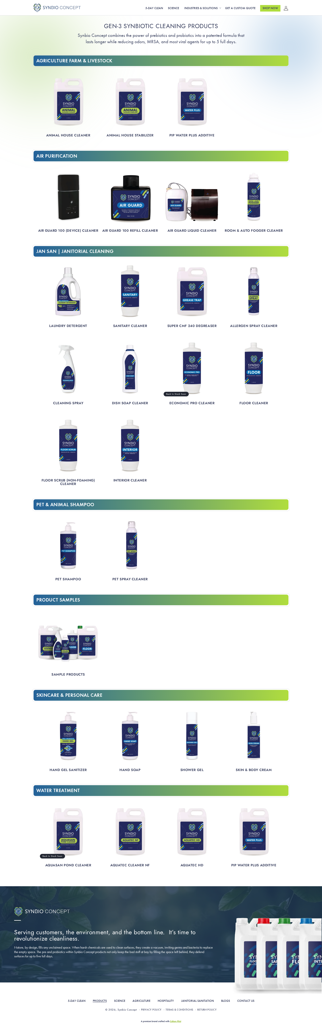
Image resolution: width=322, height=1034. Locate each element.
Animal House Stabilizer (130, 135)
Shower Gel (192, 770)
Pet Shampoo (68, 579)
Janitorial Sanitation (197, 1001)
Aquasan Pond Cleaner (68, 865)
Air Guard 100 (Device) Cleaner (68, 230)
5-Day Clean (77, 1001)
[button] (202, 8)
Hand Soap (130, 770)
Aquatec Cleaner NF (130, 865)
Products (100, 1001)
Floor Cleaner (253, 403)
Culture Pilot (175, 1021)
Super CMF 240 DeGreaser (192, 326)
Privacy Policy (151, 1009)
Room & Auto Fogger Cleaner (254, 230)
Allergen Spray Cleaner (253, 326)
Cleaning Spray (68, 403)
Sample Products (68, 674)
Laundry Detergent (68, 326)
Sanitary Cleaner (130, 326)
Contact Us (245, 1001)
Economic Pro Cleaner (192, 403)
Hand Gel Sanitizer (68, 770)
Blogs (225, 1001)
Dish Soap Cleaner (130, 403)
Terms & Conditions (179, 1009)
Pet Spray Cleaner (130, 579)
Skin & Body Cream (254, 770)
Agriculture (141, 1001)
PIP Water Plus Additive (192, 135)
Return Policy (207, 1009)
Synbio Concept (127, 1009)
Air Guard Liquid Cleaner (192, 230)
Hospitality (166, 1001)
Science (119, 1001)
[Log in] (284, 7)
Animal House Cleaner (68, 135)
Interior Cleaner (130, 480)
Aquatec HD (192, 865)
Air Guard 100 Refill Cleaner (130, 230)
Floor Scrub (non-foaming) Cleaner (68, 482)
